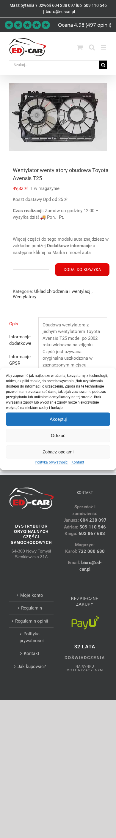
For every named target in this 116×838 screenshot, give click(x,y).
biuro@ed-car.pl (60, 11)
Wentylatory (24, 296)
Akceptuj (58, 419)
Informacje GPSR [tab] (20, 360)
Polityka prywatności (51, 462)
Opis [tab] (13, 323)
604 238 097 (63, 5)
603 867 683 (92, 533)
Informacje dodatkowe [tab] (20, 340)
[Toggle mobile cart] (80, 47)
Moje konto (31, 595)
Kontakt (77, 462)
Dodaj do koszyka (82, 269)
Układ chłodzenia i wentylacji (63, 291)
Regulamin (31, 608)
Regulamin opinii (31, 621)
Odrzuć (58, 435)
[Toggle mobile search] (92, 47)
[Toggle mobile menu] (104, 47)
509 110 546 (95, 5)
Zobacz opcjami (58, 451)
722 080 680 (91, 551)
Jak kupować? (32, 666)
